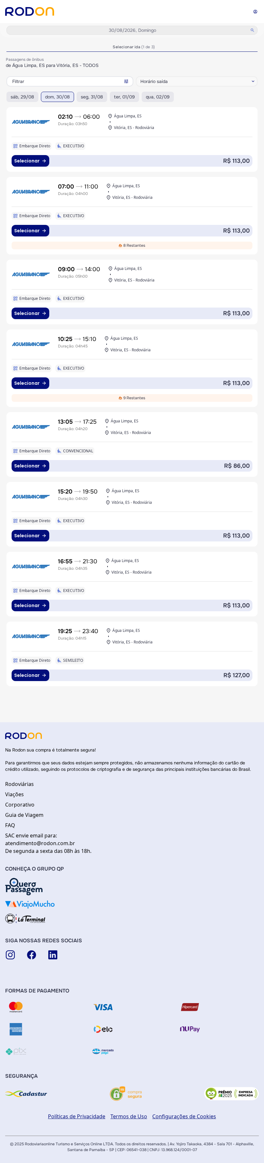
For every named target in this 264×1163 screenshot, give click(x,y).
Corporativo (19, 804)
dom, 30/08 (57, 97)
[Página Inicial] (29, 11)
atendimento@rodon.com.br (40, 843)
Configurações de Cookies (184, 1116)
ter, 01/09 (124, 97)
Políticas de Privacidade (76, 1116)
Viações (14, 794)
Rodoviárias (19, 784)
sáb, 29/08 (22, 97)
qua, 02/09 (158, 97)
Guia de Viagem (24, 814)
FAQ (10, 825)
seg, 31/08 (92, 97)
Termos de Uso (128, 1116)
